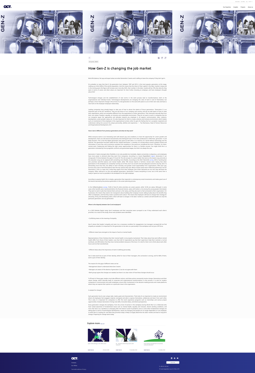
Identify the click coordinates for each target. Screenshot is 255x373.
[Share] (89, 58)
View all (102, 323)
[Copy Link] (165, 58)
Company (73, 362)
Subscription (237, 1)
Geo (247, 1)
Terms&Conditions (76, 369)
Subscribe (173, 362)
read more (90, 350)
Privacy (84, 369)
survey (151, 160)
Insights (235, 7)
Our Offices (243, 1)
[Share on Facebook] (162, 58)
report (153, 156)
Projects (243, 7)
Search (250, 1)
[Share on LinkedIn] (159, 58)
